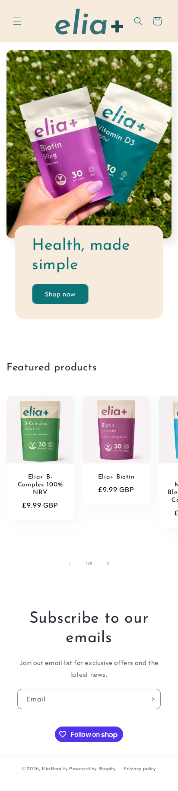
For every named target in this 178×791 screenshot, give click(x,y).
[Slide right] (108, 563)
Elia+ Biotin (116, 477)
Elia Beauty (55, 768)
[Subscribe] (150, 699)
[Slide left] (69, 563)
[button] (17, 21)
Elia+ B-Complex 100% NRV (40, 485)
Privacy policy (140, 768)
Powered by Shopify (92, 768)
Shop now (60, 294)
